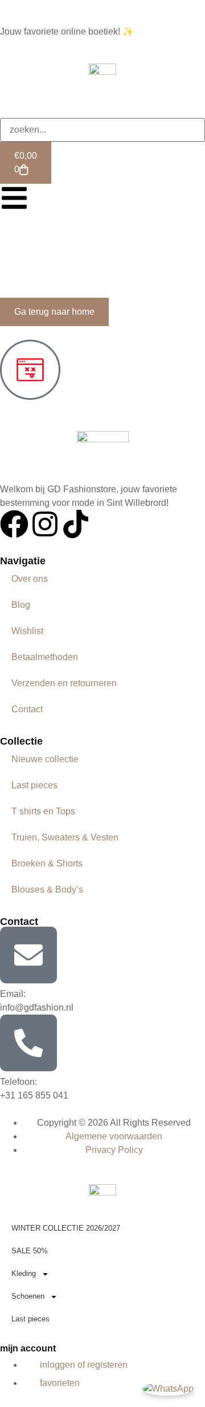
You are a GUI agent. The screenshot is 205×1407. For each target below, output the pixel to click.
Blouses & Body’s (47, 889)
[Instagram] (45, 524)
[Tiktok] (76, 524)
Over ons (29, 579)
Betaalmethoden (44, 657)
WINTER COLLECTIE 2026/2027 (65, 1228)
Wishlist (27, 631)
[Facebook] (14, 524)
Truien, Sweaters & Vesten (64, 837)
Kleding (23, 1273)
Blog (20, 605)
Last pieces (34, 785)
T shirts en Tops (43, 811)
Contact (27, 709)
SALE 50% (29, 1251)
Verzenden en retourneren (64, 683)
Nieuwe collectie (45, 759)
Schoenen (27, 1296)
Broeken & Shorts (47, 863)
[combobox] (102, 130)
